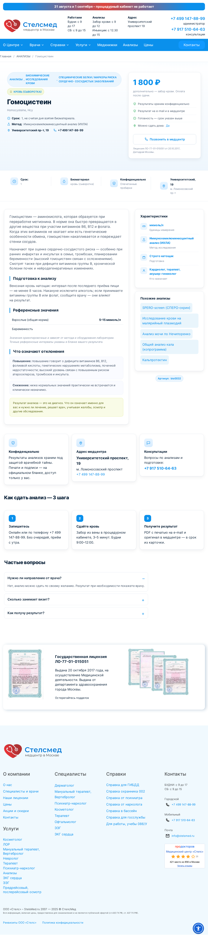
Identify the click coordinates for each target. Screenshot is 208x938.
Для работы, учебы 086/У (126, 824)
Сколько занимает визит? (29, 599)
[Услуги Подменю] (90, 45)
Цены (148, 45)
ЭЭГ (6, 883)
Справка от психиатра (124, 798)
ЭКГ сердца (12, 878)
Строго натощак (161, 256)
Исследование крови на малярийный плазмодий (161, 320)
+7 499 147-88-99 (90, 474)
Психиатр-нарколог (19, 868)
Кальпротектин (154, 360)
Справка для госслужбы (125, 817)
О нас (7, 785)
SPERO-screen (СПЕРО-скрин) (166, 308)
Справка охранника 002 (125, 791)
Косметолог (12, 839)
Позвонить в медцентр (167, 139)
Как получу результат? (26, 613)
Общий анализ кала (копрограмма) (158, 347)
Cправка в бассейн (121, 811)
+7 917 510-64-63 (160, 468)
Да (168, 125)
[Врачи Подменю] (43, 45)
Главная (5, 56)
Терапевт (10, 863)
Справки (57, 45)
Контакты (192, 45)
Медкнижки (107, 45)
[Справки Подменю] (68, 45)
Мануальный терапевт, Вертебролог (21, 851)
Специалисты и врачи (21, 791)
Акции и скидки (16, 811)
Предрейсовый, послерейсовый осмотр (22, 890)
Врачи (35, 45)
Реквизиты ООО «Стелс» (19, 922)
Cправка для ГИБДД (122, 785)
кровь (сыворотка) (28, 91)
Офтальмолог (65, 822)
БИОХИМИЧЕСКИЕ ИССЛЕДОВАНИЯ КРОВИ (38, 79)
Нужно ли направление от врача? (35, 578)
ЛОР (6, 844)
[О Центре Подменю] (22, 45)
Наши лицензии (15, 798)
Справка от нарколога (124, 804)
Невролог (10, 858)
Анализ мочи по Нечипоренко (166, 334)
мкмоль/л (156, 225)
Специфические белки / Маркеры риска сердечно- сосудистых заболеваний (88, 79)
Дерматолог (64, 785)
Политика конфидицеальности (62, 922)
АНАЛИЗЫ (23, 56)
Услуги (81, 45)
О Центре (11, 45)
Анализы (130, 45)
